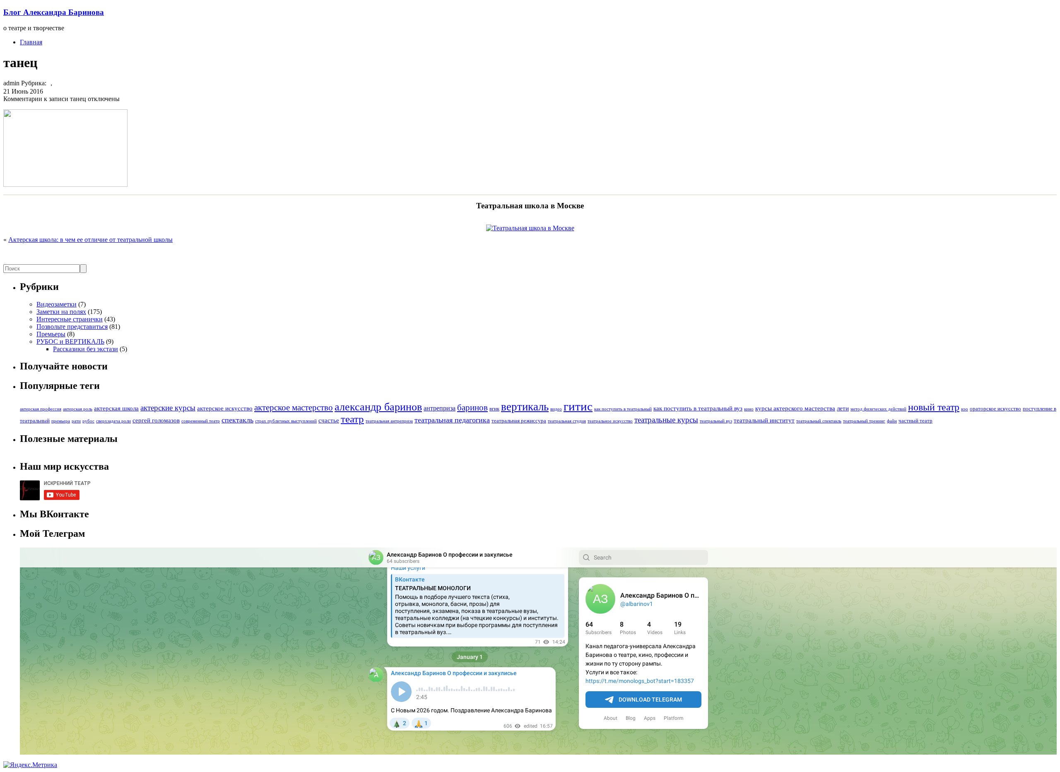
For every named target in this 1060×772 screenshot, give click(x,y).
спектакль (237, 420)
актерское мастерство (293, 408)
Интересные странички (69, 319)
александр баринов (378, 407)
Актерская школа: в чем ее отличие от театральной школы (90, 239)
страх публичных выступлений (286, 421)
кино (749, 409)
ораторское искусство (995, 409)
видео (556, 409)
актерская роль (77, 409)
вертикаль (525, 406)
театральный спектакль (818, 421)
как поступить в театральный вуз (697, 408)
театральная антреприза (389, 421)
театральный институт (764, 420)
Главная (31, 42)
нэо (964, 409)
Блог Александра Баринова (53, 12)
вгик (494, 409)
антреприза (439, 408)
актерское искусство (225, 408)
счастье (328, 420)
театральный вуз (716, 421)
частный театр (915, 421)
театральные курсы (666, 419)
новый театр (933, 407)
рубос (88, 421)
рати (76, 421)
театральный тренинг (864, 421)
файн (892, 421)
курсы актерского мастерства (795, 408)
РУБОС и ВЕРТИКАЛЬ (70, 341)
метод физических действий (878, 409)
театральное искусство (610, 421)
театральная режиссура (518, 421)
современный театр (200, 421)
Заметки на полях (61, 311)
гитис (578, 406)
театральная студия (567, 421)
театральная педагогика (452, 420)
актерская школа (116, 408)
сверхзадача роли (113, 421)
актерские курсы (167, 407)
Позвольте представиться (72, 326)
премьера (60, 421)
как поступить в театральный (623, 409)
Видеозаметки (56, 304)
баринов (472, 408)
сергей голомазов (156, 420)
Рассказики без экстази (85, 348)
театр (352, 419)
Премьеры (50, 334)
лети (843, 408)
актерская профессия (40, 409)
